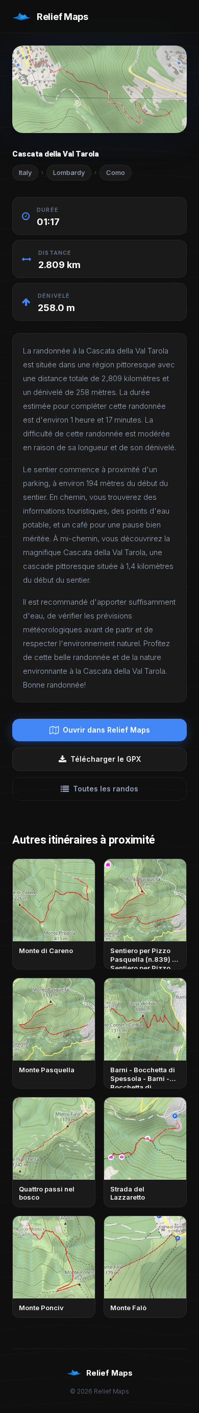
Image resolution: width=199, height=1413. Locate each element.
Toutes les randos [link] (105, 788)
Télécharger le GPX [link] (105, 759)
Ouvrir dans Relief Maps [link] (106, 729)
